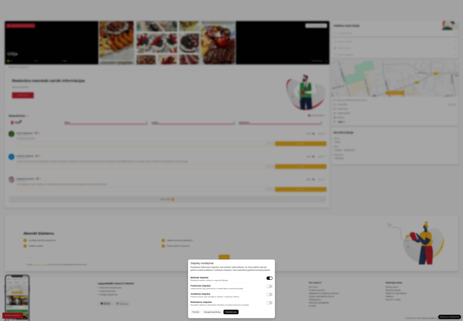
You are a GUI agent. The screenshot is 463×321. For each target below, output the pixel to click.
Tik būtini (195, 312)
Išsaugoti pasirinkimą (212, 312)
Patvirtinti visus (231, 312)
